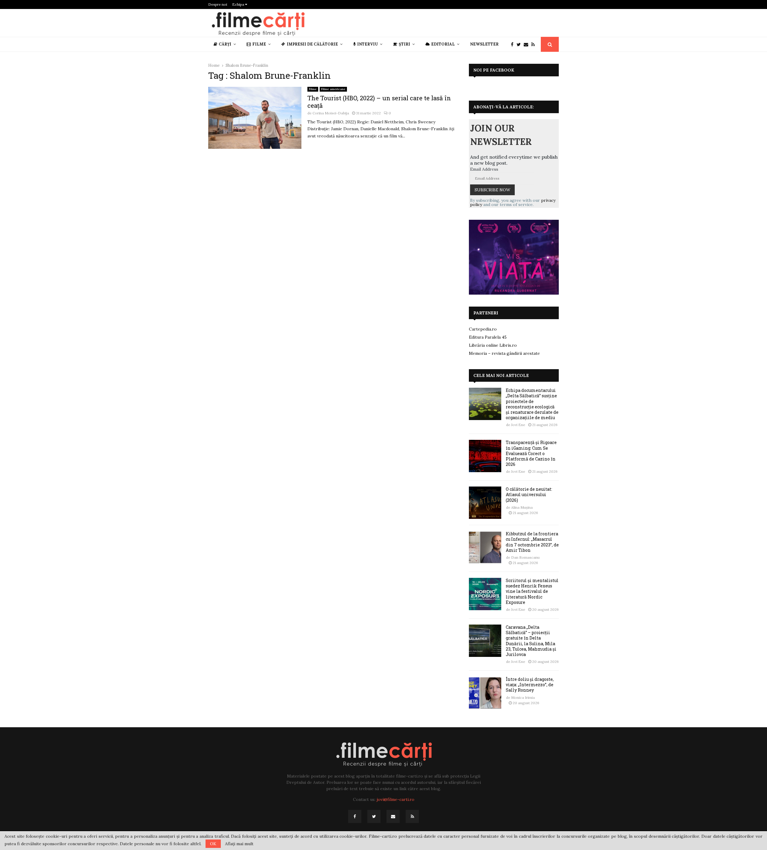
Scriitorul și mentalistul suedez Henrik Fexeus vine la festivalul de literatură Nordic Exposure (532, 591)
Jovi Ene (518, 424)
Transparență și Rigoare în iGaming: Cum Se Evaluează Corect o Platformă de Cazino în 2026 (531, 453)
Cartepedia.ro (483, 329)
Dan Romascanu (525, 557)
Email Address (484, 169)
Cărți (225, 44)
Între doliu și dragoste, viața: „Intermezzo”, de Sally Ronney (530, 684)
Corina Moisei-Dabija (330, 113)
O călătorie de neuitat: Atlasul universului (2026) (529, 494)
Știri (404, 44)
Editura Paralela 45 (488, 337)
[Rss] (534, 44)
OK (213, 843)
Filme (259, 44)
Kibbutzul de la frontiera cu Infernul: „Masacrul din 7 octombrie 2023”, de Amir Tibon (532, 542)
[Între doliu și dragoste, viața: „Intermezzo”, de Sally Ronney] (485, 693)
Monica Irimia (523, 697)
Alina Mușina (522, 507)
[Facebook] (514, 44)
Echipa (238, 4)
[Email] (527, 44)
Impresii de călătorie (312, 44)
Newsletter (484, 44)
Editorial (443, 44)
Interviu (367, 44)
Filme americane (333, 89)
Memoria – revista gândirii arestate (504, 353)
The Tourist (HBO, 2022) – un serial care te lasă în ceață (379, 101)
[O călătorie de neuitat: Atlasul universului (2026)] (485, 503)
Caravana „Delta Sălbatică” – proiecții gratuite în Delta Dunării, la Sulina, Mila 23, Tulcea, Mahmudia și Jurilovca (531, 640)
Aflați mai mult (239, 844)
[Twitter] (520, 44)
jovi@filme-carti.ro (395, 799)
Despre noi (217, 4)
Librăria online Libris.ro (493, 345)
